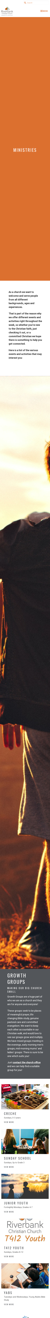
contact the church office (27, 1062)
